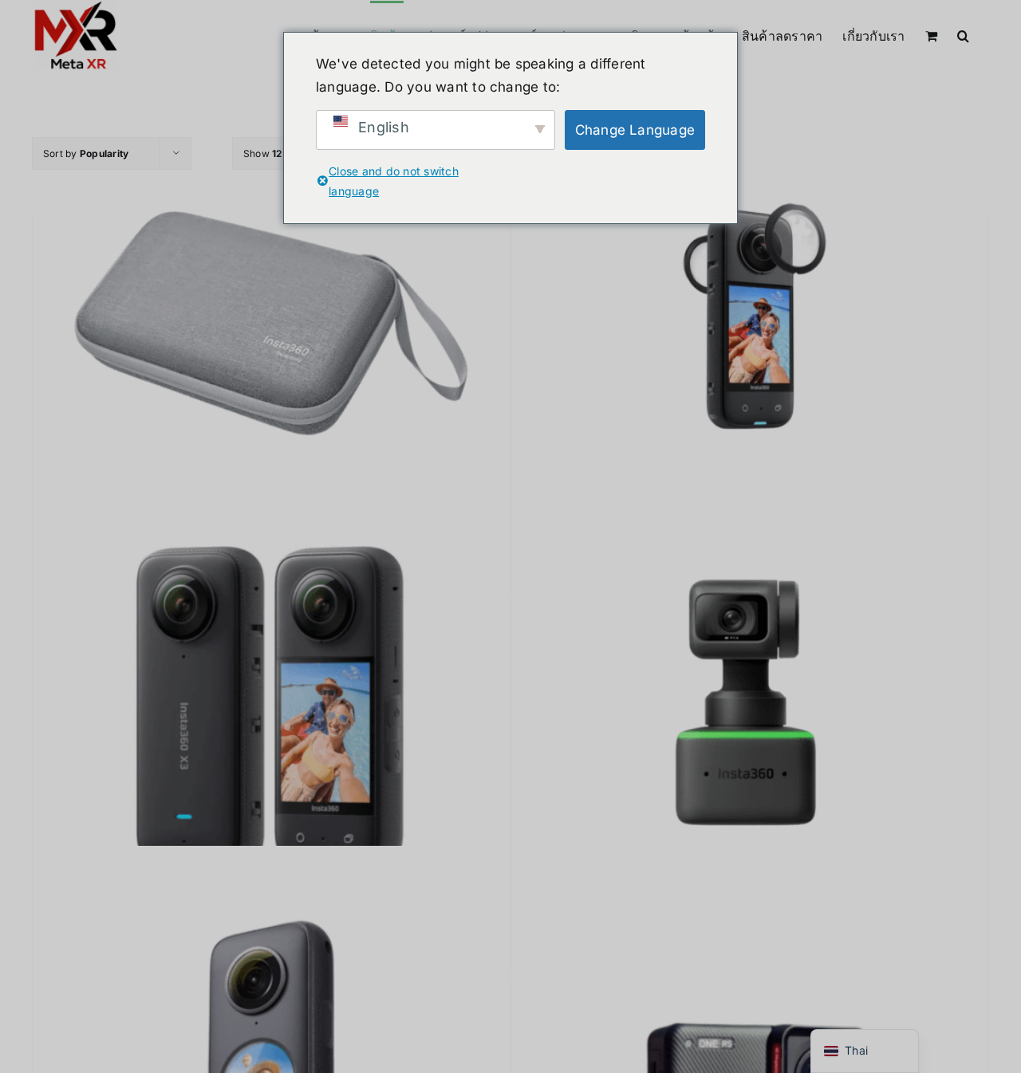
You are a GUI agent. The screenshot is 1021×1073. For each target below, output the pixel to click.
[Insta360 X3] (271, 704)
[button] (963, 34)
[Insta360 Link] (750, 704)
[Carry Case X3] (271, 324)
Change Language (635, 130)
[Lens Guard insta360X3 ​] (750, 324)
